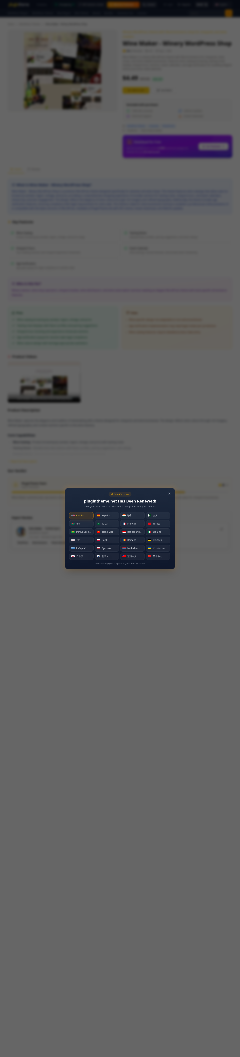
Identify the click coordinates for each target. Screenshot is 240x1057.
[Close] (169, 493)
